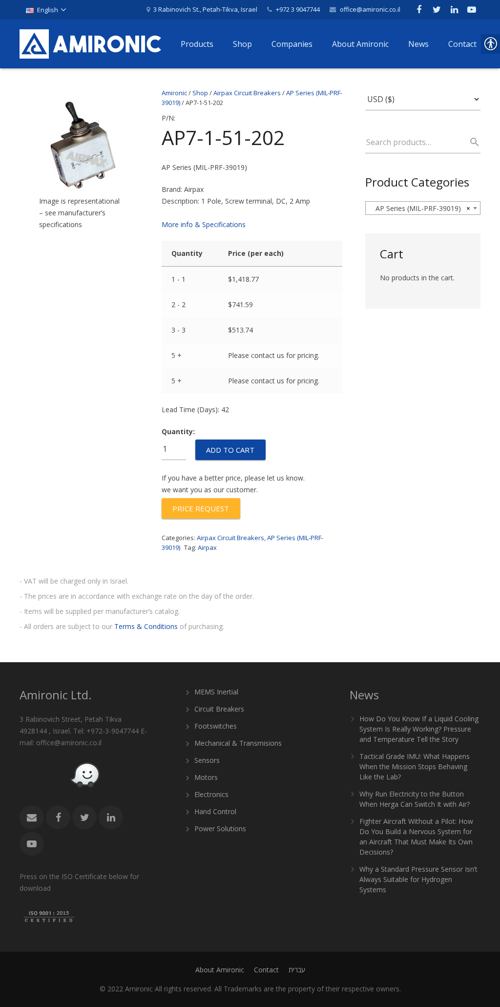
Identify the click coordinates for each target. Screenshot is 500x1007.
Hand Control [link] (215, 811)
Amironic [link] (174, 92)
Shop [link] (200, 92)
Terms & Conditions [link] (146, 626)
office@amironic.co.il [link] (370, 9)
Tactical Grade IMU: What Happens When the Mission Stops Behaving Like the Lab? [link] (414, 766)
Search (470, 142)
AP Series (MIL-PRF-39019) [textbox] (420, 208)
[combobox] (422, 208)
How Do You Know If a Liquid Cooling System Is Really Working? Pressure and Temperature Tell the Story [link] (419, 729)
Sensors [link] (207, 760)
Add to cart (230, 450)
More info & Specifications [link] (204, 224)
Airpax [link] (207, 547)
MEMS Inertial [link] (216, 691)
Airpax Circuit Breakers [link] (247, 92)
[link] (46, 9)
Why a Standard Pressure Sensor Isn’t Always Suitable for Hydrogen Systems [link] (418, 879)
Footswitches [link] (215, 726)
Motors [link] (206, 777)
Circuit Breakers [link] (219, 708)
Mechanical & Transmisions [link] (238, 743)
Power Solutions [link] (220, 828)
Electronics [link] (211, 794)
